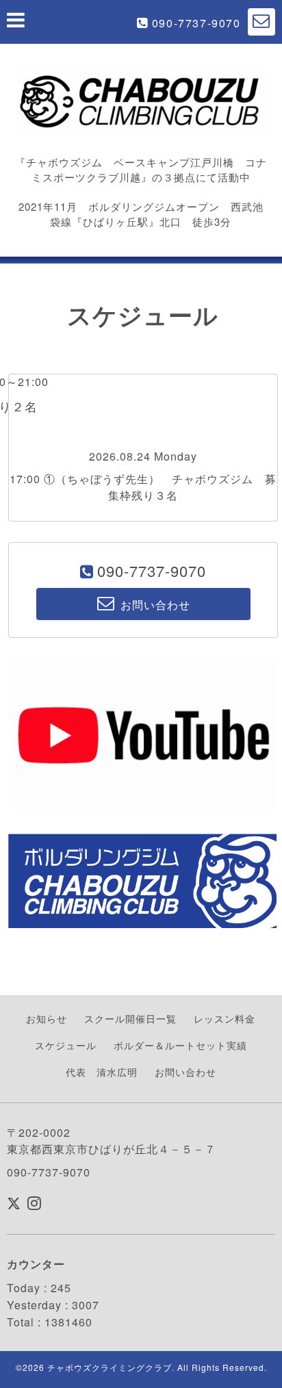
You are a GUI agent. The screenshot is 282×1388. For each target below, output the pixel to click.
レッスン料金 (224, 1018)
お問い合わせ (185, 1072)
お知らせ (46, 1018)
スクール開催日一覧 (130, 1018)
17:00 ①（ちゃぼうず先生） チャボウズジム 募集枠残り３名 (143, 487)
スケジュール (66, 1045)
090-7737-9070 (196, 23)
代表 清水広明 (102, 1072)
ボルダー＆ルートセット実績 (180, 1045)
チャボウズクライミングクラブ (109, 1367)
